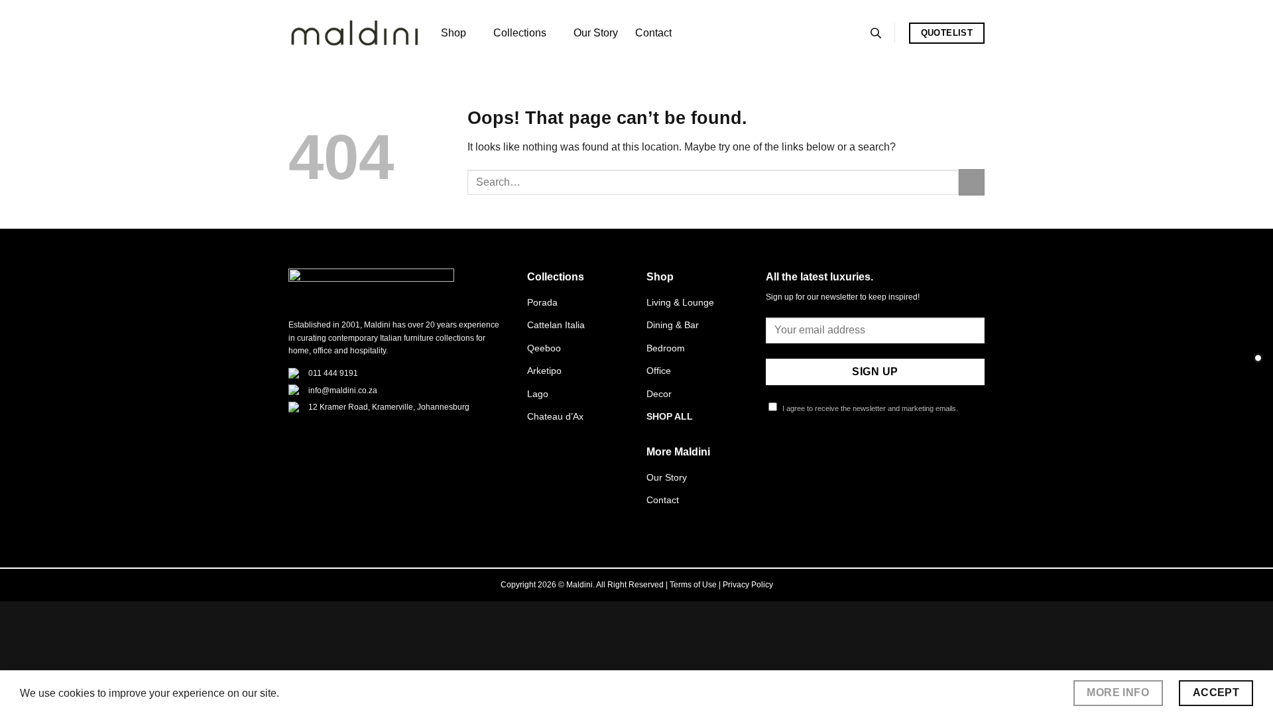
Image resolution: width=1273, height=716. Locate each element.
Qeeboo (544, 348)
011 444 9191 (333, 373)
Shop (453, 32)
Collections (519, 32)
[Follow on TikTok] (806, 457)
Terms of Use (693, 584)
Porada (542, 302)
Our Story (596, 32)
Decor (659, 393)
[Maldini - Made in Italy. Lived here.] (354, 33)
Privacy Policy (748, 584)
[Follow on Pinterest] (822, 457)
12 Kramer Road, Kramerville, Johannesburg (388, 407)
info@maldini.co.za (342, 390)
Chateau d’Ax (555, 416)
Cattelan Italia (556, 325)
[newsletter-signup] (1258, 358)
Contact (653, 32)
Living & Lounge (680, 302)
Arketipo (544, 370)
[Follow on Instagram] (790, 457)
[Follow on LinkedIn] (838, 457)
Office (658, 370)
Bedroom (665, 348)
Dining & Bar (672, 325)
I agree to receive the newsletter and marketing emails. (869, 408)
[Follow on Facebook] (773, 457)
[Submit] (972, 182)
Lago (537, 393)
